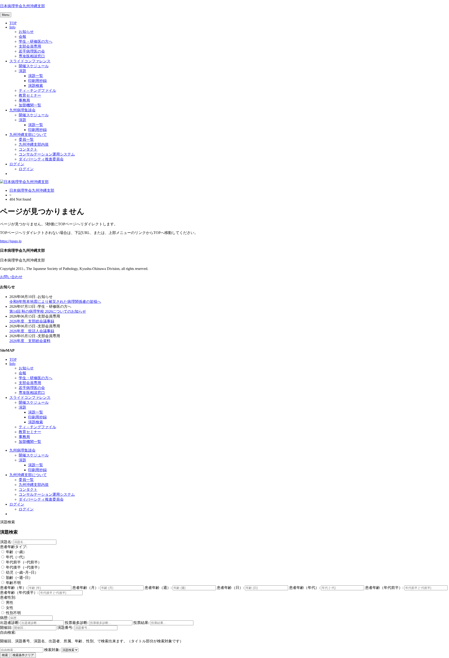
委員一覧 (26, 140)
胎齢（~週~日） (19, 578)
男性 (9, 603)
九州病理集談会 (22, 110)
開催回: (6, 628)
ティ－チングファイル (37, 90)
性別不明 (13, 613)
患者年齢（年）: (13, 588)
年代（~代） (16, 557)
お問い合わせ (11, 277)
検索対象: (52, 650)
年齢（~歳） (16, 552)
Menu (5, 15)
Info (12, 27)
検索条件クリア (23, 655)
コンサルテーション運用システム (47, 154)
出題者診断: (10, 623)
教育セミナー (30, 95)
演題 (22, 71)
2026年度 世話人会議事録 (31, 331)
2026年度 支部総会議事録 (31, 321)
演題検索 (35, 86)
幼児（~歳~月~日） (21, 572)
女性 (9, 608)
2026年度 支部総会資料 (30, 341)
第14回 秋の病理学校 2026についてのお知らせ (47, 311)
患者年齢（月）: (85, 588)
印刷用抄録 (37, 81)
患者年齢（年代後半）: (19, 592)
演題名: (6, 542)
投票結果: (141, 623)
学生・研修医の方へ (35, 41)
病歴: (4, 618)
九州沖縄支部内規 (34, 144)
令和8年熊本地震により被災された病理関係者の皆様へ (55, 302)
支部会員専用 (30, 46)
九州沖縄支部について (28, 135)
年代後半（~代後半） (23, 567)
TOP (13, 23)
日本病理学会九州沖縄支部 (22, 6)
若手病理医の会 (32, 51)
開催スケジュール (34, 66)
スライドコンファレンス (30, 61)
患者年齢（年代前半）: (384, 588)
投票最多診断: (76, 623)
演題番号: (65, 628)
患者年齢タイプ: (13, 547)
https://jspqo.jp (11, 241)
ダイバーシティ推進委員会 (41, 159)
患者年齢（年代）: (304, 588)
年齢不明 (13, 583)
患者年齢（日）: (230, 588)
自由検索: (8, 632)
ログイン (16, 164)
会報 (22, 37)
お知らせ (26, 32)
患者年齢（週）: (158, 588)
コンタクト (28, 149)
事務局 (24, 100)
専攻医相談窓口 (32, 56)
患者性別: (8, 597)
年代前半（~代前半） (23, 562)
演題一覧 (35, 76)
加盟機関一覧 (30, 105)
